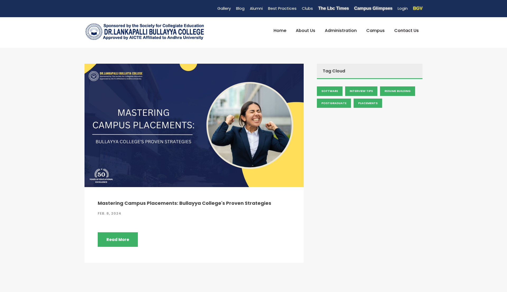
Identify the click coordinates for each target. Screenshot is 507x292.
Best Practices (282, 8)
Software (329, 91)
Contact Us (406, 30)
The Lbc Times (333, 8)
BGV (417, 8)
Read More (117, 239)
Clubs (307, 8)
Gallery (224, 8)
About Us (305, 30)
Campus (375, 30)
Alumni (256, 8)
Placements (368, 103)
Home (280, 30)
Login (403, 8)
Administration (341, 30)
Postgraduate (333, 103)
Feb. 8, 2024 (109, 213)
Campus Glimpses (373, 8)
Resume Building (397, 91)
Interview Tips (361, 91)
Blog (240, 8)
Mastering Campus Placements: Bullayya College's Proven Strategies (184, 203)
